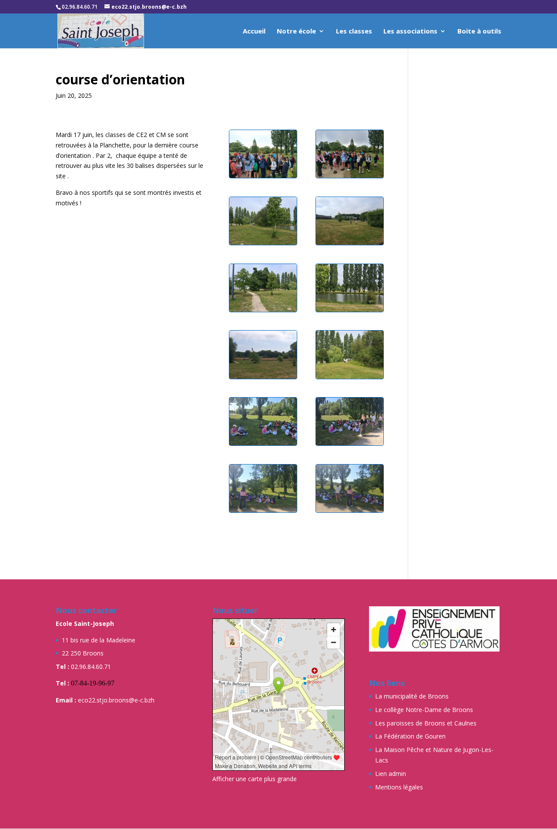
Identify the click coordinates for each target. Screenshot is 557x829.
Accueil (254, 31)
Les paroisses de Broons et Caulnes (425, 723)
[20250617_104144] (349, 378)
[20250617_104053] (349, 245)
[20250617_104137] (263, 378)
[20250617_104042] (263, 245)
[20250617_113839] (263, 445)
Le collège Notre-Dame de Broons (424, 709)
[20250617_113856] (263, 512)
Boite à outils (479, 31)
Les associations (410, 31)
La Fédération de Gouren (410, 736)
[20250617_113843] (349, 445)
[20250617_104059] (263, 312)
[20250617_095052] (263, 178)
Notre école (296, 31)
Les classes (354, 31)
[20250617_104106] (349, 312)
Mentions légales (399, 787)
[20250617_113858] (349, 512)
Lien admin (390, 773)
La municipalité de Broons (412, 696)
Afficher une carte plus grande (254, 779)
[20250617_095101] (349, 178)
